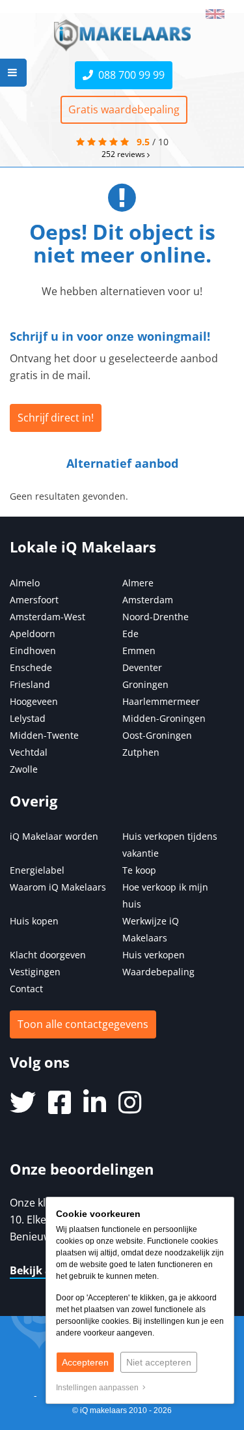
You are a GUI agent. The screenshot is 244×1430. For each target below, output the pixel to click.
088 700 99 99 (129, 75)
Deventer (142, 667)
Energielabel (37, 870)
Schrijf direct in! (56, 417)
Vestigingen (35, 971)
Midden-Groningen (164, 718)
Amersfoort (34, 599)
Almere (138, 583)
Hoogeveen (34, 701)
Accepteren (85, 1362)
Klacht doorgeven (48, 955)
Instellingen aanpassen (99, 1387)
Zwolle (24, 769)
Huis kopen (34, 921)
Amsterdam (147, 599)
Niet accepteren (158, 1362)
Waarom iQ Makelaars (58, 887)
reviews (124, 154)
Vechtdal (28, 752)
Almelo (25, 583)
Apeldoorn (32, 633)
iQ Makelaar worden (54, 836)
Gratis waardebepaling (124, 109)
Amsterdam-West (47, 616)
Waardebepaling (158, 971)
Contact (26, 988)
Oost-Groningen (157, 735)
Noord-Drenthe (155, 616)
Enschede (31, 667)
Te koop (139, 870)
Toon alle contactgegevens (83, 1024)
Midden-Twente (44, 735)
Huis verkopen (153, 955)
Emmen (139, 650)
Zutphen (140, 752)
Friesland (30, 684)
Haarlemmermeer (161, 701)
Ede (130, 633)
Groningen (145, 684)
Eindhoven (33, 650)
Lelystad (28, 718)
